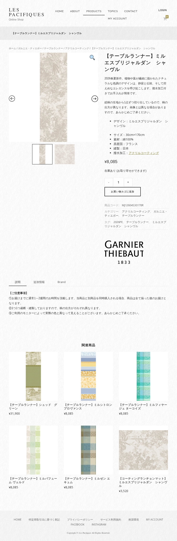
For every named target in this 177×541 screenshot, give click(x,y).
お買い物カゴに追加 (122, 191)
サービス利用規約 (110, 519)
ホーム (12, 48)
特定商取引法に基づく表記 (44, 519)
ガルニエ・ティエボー (30, 48)
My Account (117, 18)
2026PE (118, 222)
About (75, 11)
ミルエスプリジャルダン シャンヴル (135, 224)
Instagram (99, 524)
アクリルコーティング (77, 48)
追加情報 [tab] (39, 282)
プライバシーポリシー (80, 519)
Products (93, 11)
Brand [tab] (62, 282)
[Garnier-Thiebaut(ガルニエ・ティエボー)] (123, 253)
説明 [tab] (18, 282)
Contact (130, 11)
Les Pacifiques (27, 11)
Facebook (77, 524)
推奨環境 (133, 519)
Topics (113, 11)
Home (59, 11)
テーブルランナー (53, 48)
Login (162, 10)
